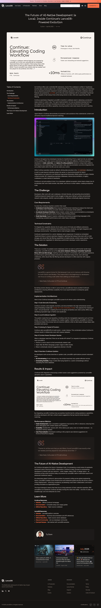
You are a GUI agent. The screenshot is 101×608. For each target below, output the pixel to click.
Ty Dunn (42, 26)
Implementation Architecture (15, 103)
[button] (18, 5)
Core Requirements (13, 95)
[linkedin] (3, 591)
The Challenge (10, 93)
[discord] (82, 6)
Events (49, 593)
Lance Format (70, 587)
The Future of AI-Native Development (17, 110)
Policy (87, 587)
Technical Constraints (13, 98)
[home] (7, 5)
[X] (6, 591)
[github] (85, 6)
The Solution (10, 100)
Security (88, 590)
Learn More (10, 113)
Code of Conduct (90, 593)
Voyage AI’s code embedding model (64, 308)
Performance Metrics (13, 108)
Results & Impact (11, 105)
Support (69, 590)
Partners (34, 5)
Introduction (10, 90)
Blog (45, 5)
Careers (69, 593)
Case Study (58, 26)
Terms (87, 584)
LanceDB (52, 93)
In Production (26, 5)
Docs (40, 5)
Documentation (71, 584)
